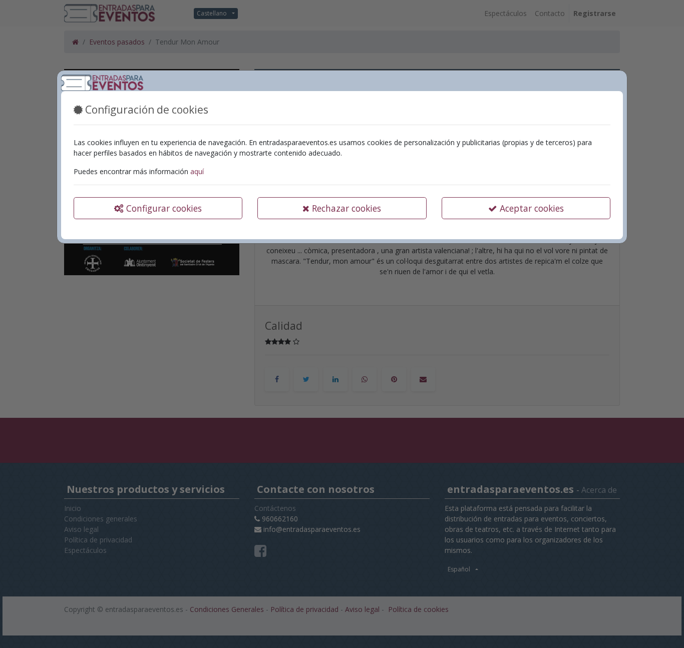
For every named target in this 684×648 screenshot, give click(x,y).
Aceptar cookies (530, 208)
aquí (197, 171)
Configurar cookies (163, 208)
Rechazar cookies (345, 208)
